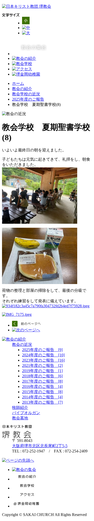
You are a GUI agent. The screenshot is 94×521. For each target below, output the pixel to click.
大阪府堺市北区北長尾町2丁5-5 (39, 446)
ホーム (18, 83)
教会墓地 (20, 418)
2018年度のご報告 (42, 376)
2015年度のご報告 (42, 392)
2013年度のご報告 (42, 402)
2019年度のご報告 (42, 371)
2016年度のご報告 (42, 386)
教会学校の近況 (26, 94)
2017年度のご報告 (42, 381)
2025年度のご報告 (28, 99)
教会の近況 (22, 344)
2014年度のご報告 (42, 397)
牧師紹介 (20, 407)
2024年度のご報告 (43, 355)
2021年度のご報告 (42, 365)
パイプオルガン (26, 413)
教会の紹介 (22, 89)
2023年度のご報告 (43, 360)
